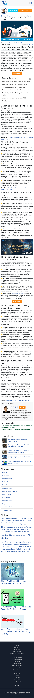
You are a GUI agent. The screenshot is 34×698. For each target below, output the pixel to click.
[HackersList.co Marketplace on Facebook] (15, 685)
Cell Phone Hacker (21, 518)
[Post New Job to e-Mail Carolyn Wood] (11, 407)
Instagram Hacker (7, 488)
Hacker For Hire (11, 531)
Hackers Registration (17, 682)
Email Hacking (25, 400)
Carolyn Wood (8, 42)
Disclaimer (17, 677)
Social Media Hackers (17, 659)
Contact (17, 675)
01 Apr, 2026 (30, 44)
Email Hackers (17, 400)
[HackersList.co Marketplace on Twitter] (17, 685)
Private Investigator (7, 500)
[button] (31, 3)
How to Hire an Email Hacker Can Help (13, 87)
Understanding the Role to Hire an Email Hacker (16, 81)
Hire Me (22, 407)
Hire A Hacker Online (13, 539)
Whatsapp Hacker (7, 510)
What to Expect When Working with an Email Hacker (15, 94)
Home (4, 16)
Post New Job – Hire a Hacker (17, 653)
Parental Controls (6, 494)
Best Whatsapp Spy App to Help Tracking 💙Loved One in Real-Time (19, 462)
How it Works (17, 647)
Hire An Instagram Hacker (24, 539)
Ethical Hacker (5, 527)
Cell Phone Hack (7, 518)
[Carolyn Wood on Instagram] (17, 407)
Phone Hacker (6, 497)
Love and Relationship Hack (9, 491)
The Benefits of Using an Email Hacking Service (16, 90)
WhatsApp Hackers (17, 665)
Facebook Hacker (7, 478)
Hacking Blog (11, 16)
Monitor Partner (20, 543)
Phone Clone (27, 543)
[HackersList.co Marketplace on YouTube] (18, 685)
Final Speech (6, 101)
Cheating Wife (27, 523)
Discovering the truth (17, 293)
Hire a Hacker (6, 485)
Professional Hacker (24, 547)
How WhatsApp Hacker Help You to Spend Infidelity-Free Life (17, 138)
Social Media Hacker (7, 507)
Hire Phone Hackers (17, 657)
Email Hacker (27, 16)
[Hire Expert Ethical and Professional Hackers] (4, 3)
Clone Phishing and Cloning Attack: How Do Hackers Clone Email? (16, 582)
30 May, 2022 (19, 42)
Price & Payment (17, 651)
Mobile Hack (12, 542)
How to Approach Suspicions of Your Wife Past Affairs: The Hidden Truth (18, 445)
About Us (17, 645)
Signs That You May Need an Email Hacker (14, 84)
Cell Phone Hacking (18, 521)
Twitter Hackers (17, 670)
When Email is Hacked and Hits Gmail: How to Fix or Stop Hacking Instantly (15, 631)
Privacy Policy (17, 679)
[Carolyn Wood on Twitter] (15, 407)
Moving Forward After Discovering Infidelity (14, 98)
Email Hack (3, 525)
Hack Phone (9, 535)
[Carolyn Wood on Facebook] (13, 407)
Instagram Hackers (17, 668)
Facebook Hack (21, 527)
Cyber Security (6, 472)
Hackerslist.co (14, 692)
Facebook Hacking (21, 529)
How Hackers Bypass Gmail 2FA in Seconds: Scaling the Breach (16, 607)
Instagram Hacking (5, 542)
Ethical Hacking (13, 527)
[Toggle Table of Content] (29, 78)
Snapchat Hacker (6, 504)
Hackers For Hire (23, 531)
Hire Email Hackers (25, 11)
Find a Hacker (17, 649)
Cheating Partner (11, 523)
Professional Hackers (6, 549)
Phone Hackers (13, 544)
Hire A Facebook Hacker (19, 535)
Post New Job (17, 73)
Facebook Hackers (11, 529)
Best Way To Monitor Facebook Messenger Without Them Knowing (16, 188)
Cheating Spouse (20, 523)
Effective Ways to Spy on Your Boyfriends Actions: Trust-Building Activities (18, 451)
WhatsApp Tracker (25, 551)
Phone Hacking (21, 544)
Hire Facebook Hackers (15, 541)
